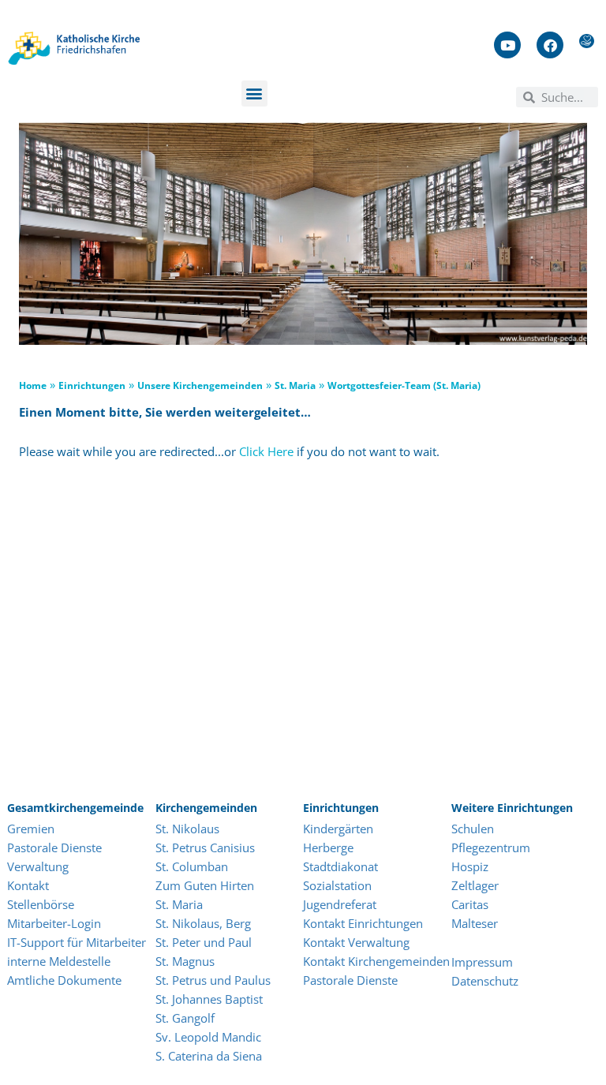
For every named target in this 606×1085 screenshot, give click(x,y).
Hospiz (471, 866)
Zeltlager (475, 885)
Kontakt (28, 885)
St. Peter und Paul (203, 942)
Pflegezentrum (490, 847)
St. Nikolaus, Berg (203, 923)
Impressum (482, 962)
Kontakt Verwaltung (356, 942)
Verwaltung (38, 866)
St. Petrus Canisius (205, 847)
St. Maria (179, 904)
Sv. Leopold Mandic (208, 1037)
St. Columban (191, 866)
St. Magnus (185, 961)
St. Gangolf (185, 1018)
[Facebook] (550, 45)
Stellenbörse (40, 904)
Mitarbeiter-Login (55, 923)
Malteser (474, 923)
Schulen (472, 828)
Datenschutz (484, 981)
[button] (254, 93)
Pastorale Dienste (54, 847)
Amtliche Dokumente (64, 980)
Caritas (469, 904)
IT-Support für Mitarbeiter (76, 942)
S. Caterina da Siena (208, 1056)
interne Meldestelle (58, 961)
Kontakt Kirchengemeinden (376, 961)
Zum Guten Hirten (204, 885)
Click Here (266, 451)
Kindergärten (338, 828)
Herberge (328, 847)
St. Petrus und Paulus (213, 980)
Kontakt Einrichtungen (363, 923)
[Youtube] (507, 45)
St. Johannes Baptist (209, 999)
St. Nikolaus (187, 828)
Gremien (30, 828)
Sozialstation (337, 885)
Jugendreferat (339, 904)
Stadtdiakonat (340, 866)
